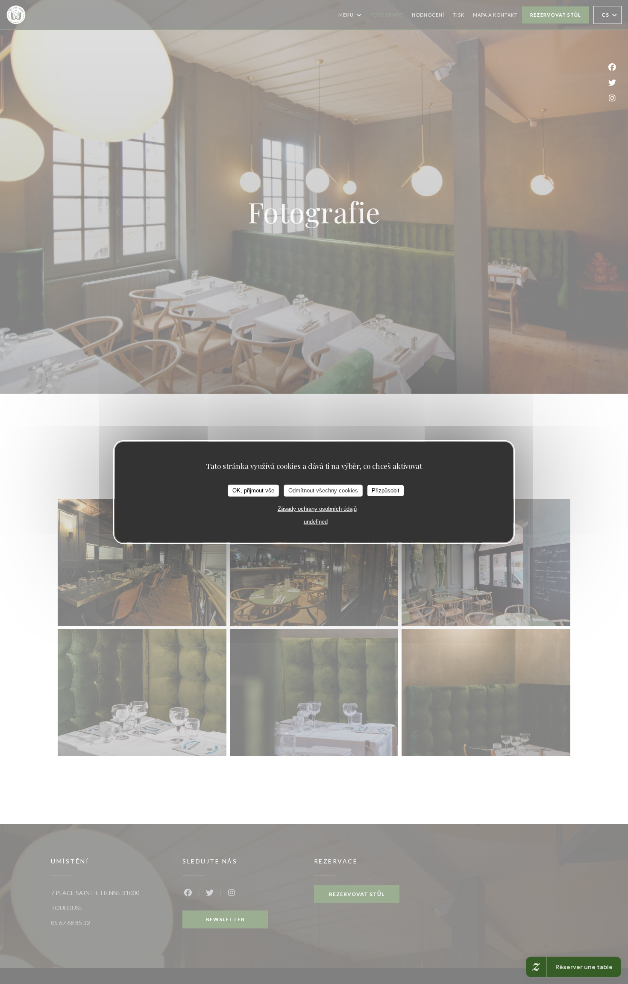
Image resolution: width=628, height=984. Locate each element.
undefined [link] (316, 521)
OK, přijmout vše (253, 490)
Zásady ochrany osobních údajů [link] (317, 508)
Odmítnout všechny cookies (323, 490)
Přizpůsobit (385, 490)
